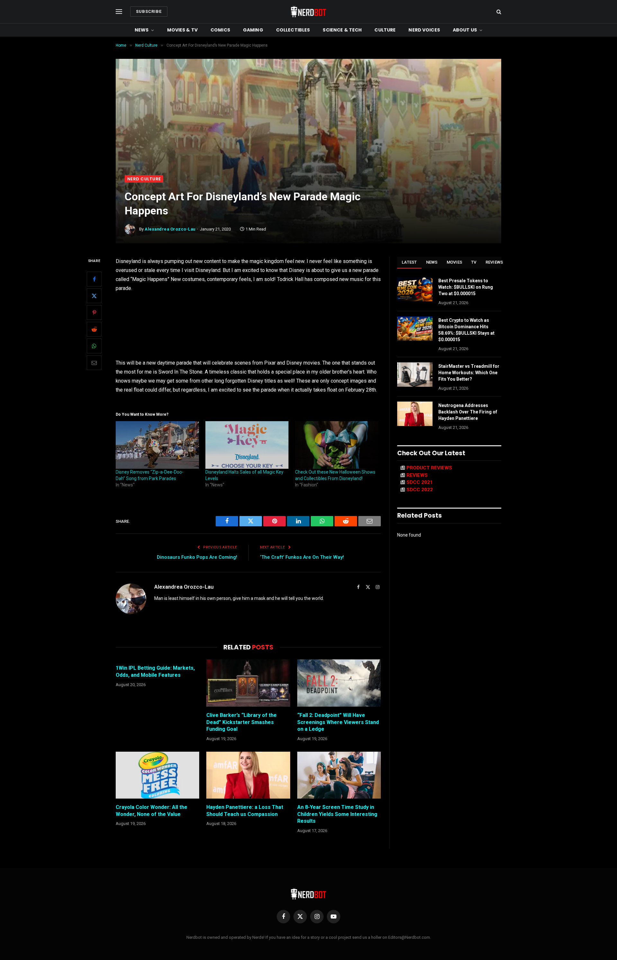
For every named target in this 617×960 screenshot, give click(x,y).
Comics (220, 30)
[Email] (94, 363)
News (142, 30)
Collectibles (293, 30)
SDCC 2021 (420, 482)
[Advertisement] (308, 127)
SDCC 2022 (420, 490)
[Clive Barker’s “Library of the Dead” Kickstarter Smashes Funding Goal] (248, 682)
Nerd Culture (144, 179)
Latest (409, 262)
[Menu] (119, 12)
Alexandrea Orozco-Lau (170, 229)
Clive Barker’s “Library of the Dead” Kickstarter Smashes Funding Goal (241, 722)
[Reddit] (94, 329)
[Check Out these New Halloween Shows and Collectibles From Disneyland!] (336, 445)
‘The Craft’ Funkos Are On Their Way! (302, 557)
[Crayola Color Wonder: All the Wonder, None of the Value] (157, 775)
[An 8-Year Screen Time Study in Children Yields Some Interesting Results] (339, 775)
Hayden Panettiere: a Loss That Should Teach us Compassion (244, 810)
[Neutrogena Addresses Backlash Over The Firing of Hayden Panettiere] (415, 414)
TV (474, 262)
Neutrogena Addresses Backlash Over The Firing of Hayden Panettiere (467, 412)
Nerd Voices (424, 30)
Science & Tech (342, 30)
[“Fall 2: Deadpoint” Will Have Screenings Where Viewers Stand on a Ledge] (339, 682)
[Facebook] (94, 279)
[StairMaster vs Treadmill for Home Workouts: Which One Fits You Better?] (415, 374)
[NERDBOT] (308, 11)
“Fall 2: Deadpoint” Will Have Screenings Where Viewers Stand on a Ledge (338, 722)
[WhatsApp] (94, 346)
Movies (454, 262)
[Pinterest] (94, 312)
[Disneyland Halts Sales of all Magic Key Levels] (247, 445)
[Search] (498, 12)
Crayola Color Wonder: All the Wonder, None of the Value (151, 810)
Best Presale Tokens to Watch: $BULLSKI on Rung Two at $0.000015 (465, 287)
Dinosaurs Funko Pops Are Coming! (197, 557)
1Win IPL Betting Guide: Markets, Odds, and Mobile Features (155, 671)
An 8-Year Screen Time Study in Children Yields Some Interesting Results (337, 814)
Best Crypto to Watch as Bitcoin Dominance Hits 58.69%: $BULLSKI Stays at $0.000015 (466, 330)
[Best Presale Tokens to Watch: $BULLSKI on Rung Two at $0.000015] (415, 289)
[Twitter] (94, 296)
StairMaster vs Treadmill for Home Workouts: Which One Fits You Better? (468, 373)
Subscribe (149, 11)
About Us (465, 30)
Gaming (253, 30)
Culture (385, 30)
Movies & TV (182, 30)
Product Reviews (429, 468)
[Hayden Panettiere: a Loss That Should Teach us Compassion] (248, 775)
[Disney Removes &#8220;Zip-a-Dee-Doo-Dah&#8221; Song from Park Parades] (157, 445)
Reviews (494, 262)
